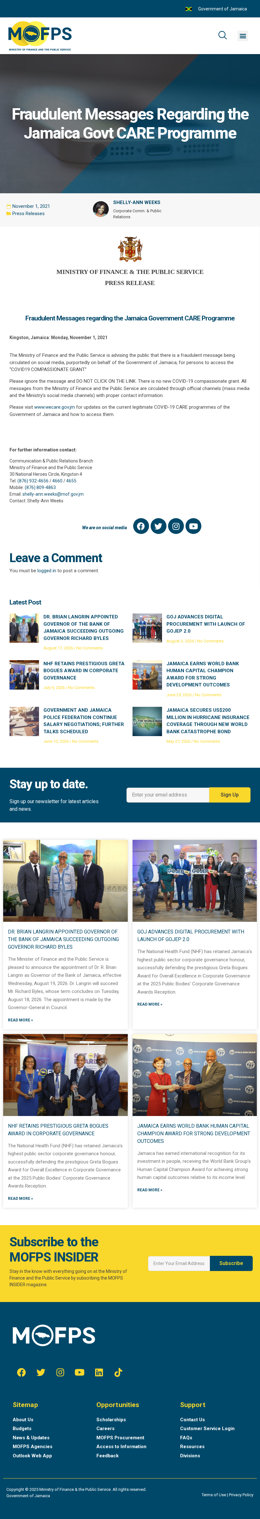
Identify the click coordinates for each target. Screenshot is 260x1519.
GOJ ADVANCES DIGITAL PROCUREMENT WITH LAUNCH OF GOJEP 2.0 (205, 624)
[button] (242, 36)
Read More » (20, 1020)
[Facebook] (141, 526)
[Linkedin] (99, 1372)
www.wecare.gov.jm (54, 407)
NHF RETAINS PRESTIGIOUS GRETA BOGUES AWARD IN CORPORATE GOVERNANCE (84, 671)
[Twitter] (158, 526)
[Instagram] (176, 526)
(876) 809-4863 (40, 487)
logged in (46, 571)
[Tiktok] (118, 1372)
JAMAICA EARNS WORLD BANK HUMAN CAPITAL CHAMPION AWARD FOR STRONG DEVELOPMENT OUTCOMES (193, 1133)
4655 (71, 480)
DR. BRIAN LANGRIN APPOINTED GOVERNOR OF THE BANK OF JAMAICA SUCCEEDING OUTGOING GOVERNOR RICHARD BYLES (63, 939)
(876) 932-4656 (33, 480)
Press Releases (28, 213)
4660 (57, 480)
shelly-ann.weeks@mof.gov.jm (53, 494)
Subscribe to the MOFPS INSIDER (54, 1250)
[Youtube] (193, 526)
